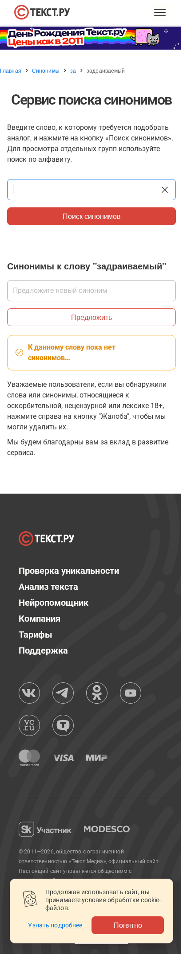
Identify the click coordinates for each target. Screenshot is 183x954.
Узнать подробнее (55, 925)
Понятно (128, 925)
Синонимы (46, 70)
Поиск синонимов (92, 216)
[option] (91, 38)
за (73, 70)
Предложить (91, 317)
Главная (10, 70)
